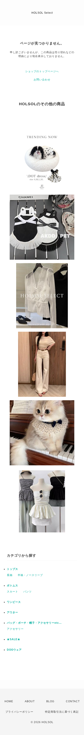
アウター (12, 612)
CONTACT (73, 701)
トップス (12, 569)
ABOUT (30, 701)
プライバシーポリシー (19, 711)
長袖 (9, 575)
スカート (12, 591)
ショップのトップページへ (42, 71)
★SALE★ (13, 639)
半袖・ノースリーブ (30, 575)
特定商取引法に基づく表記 (62, 711)
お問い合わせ (42, 79)
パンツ (27, 591)
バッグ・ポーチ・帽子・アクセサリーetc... (34, 622)
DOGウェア (14, 649)
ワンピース (14, 602)
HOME (9, 701)
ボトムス (12, 585)
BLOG (50, 701)
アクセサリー (15, 628)
